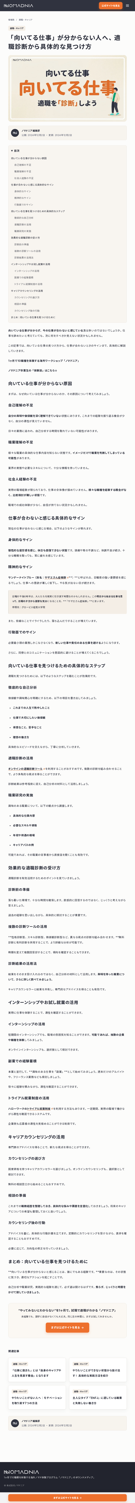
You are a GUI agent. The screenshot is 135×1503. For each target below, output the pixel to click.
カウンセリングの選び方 (27, 297)
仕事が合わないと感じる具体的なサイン (32, 184)
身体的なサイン (22, 191)
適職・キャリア (26, 19)
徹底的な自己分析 (24, 217)
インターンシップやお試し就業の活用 (30, 264)
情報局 (11, 19)
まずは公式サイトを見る (67, 1327)
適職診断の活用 (22, 224)
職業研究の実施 (22, 231)
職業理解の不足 (22, 171)
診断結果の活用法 (24, 257)
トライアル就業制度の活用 (28, 284)
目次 (16, 150)
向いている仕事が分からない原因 (29, 158)
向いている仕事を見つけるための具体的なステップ (38, 211)
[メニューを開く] (127, 5)
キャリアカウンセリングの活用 (27, 290)
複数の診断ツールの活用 (27, 251)
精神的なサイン (22, 197)
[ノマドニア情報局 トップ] (18, 5)
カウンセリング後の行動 (27, 310)
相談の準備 (20, 304)
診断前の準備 (21, 244)
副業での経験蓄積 (23, 277)
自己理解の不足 (22, 164)
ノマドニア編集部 (31, 130)
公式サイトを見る (111, 5)
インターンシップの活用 (26, 271)
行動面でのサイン (23, 204)
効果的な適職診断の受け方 (25, 237)
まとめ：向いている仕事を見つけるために (33, 317)
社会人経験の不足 (24, 178)
